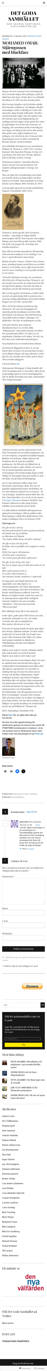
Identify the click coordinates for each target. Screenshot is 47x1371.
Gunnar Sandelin (10, 1135)
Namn (5, 908)
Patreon (39, 734)
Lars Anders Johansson (12, 1183)
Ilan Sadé (6, 1154)
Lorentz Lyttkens (10, 1203)
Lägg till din (31, 812)
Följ (23, 1045)
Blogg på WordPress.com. (23, 1363)
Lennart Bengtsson (11, 1198)
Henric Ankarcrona (11, 1145)
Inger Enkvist (8, 1159)
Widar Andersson (10, 1255)
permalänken (17, 797)
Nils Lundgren (8, 1227)
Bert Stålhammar (10, 1121)
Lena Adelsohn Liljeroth (13, 1193)
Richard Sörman (9, 1241)
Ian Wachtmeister (10, 1150)
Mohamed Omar (21, 794)
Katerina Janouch (10, 1174)
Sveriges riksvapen (12, 500)
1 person (31, 849)
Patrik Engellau (9, 1236)
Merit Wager (8, 1217)
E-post (5, 921)
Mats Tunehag (8, 1212)
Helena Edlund (9, 1140)
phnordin (24, 822)
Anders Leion (8, 1116)
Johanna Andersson (11, 1169)
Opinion (33, 794)
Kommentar (8, 876)
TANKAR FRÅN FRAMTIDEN (15, 1341)
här (18, 364)
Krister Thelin (8, 1179)
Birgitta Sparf (8, 1126)
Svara (37, 825)
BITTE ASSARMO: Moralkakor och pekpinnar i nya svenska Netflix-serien (26, 1065)
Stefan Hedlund (9, 1246)
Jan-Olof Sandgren (10, 1164)
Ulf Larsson (7, 1251)
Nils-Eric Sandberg (11, 1231)
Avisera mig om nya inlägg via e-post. (21, 966)
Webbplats (7, 933)
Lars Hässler (8, 1188)
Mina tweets (7, 1323)
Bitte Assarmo (8, 1130)
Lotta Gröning (8, 1207)
